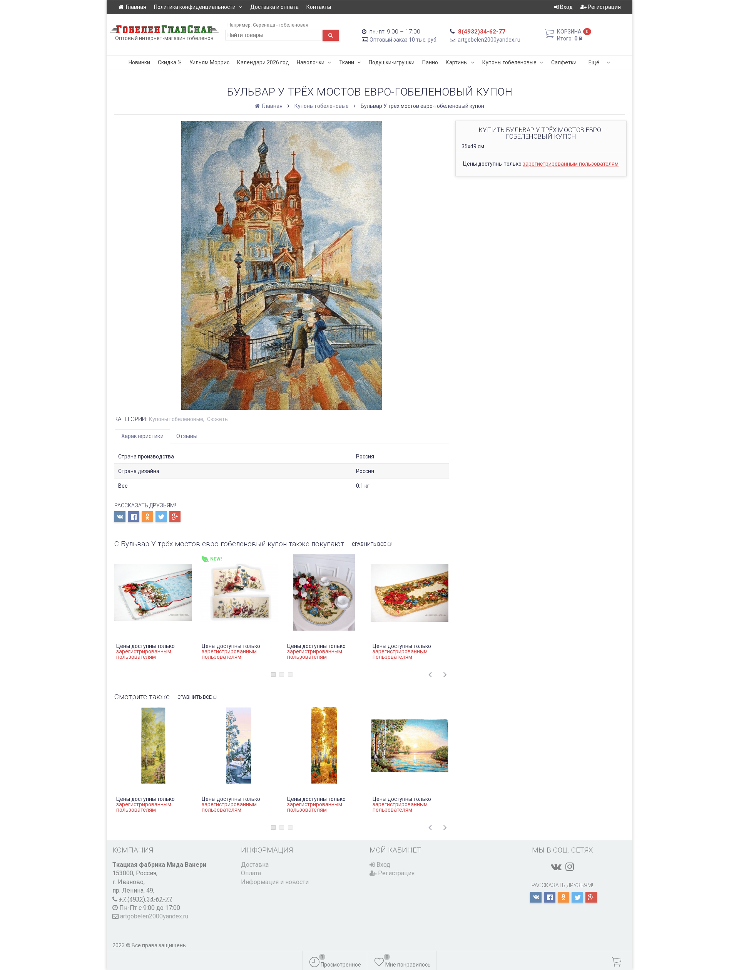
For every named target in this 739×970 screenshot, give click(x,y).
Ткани (346, 62)
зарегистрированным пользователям (571, 164)
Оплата (251, 873)
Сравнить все (369, 544)
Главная (136, 7)
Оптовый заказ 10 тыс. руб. (404, 40)
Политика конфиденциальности (195, 7)
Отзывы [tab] (186, 436)
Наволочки (310, 62)
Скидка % (170, 62)
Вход (566, 7)
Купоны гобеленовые (509, 62)
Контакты (318, 7)
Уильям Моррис (209, 62)
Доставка (255, 864)
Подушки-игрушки (392, 62)
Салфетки (564, 62)
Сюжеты (218, 419)
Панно (430, 62)
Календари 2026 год (263, 62)
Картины (457, 62)
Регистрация (604, 7)
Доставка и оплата (274, 7)
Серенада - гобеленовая (280, 25)
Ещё (594, 62)
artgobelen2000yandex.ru (489, 40)
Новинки (139, 62)
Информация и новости (275, 882)
